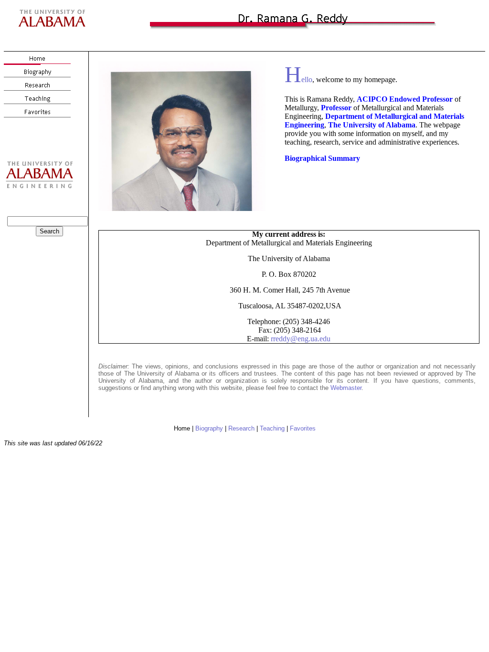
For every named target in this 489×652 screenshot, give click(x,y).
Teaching (272, 428)
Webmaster (345, 387)
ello (298, 79)
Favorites (303, 428)
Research (241, 428)
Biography (209, 428)
